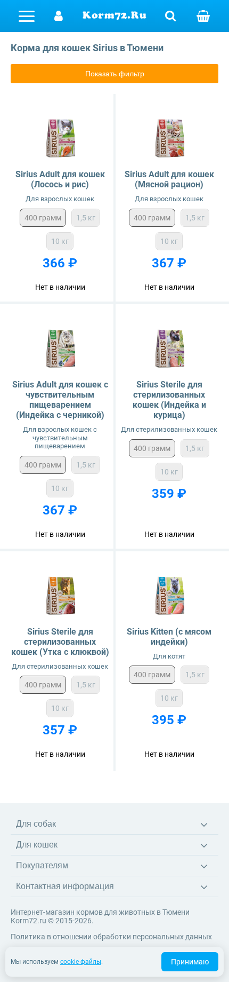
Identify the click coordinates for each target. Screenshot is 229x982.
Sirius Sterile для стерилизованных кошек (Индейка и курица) (169, 400)
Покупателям (42, 865)
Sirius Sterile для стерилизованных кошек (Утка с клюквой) (60, 642)
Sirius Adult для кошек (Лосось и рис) (60, 179)
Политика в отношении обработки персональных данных (111, 936)
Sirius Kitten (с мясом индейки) (169, 637)
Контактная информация (65, 886)
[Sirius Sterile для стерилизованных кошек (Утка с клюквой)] (59, 591)
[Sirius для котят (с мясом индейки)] (169, 591)
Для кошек (37, 844)
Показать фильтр (114, 73)
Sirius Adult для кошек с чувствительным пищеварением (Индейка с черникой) (60, 400)
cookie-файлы (80, 961)
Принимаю (190, 961)
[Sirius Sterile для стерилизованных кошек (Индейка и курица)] (169, 344)
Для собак (36, 823)
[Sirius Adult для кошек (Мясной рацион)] (169, 134)
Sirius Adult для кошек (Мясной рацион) (169, 179)
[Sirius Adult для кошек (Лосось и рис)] (59, 134)
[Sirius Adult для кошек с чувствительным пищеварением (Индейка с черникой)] (59, 344)
